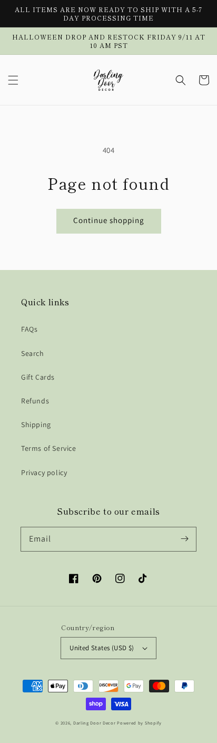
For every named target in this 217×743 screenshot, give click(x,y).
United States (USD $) (102, 647)
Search (32, 353)
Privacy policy (44, 472)
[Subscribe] (184, 539)
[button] (13, 80)
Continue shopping (108, 220)
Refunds (35, 401)
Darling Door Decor (94, 723)
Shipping (36, 424)
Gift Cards (38, 377)
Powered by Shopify (139, 723)
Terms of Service (48, 448)
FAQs (29, 329)
